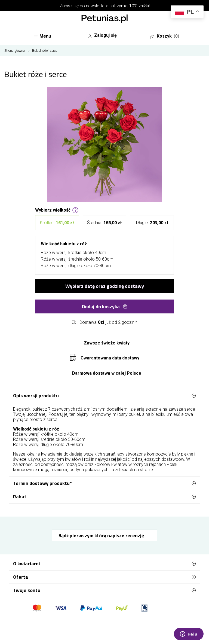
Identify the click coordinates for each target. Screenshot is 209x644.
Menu (45, 36)
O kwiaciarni (26, 563)
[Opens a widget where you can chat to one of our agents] (189, 634)
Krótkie (57, 222)
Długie (152, 222)
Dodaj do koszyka (101, 306)
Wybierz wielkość (52, 209)
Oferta (20, 577)
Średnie (104, 222)
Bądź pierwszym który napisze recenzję (102, 535)
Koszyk (168, 36)
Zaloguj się (105, 35)
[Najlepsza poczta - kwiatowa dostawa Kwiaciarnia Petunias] (104, 19)
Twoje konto (26, 590)
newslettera (97, 5)
